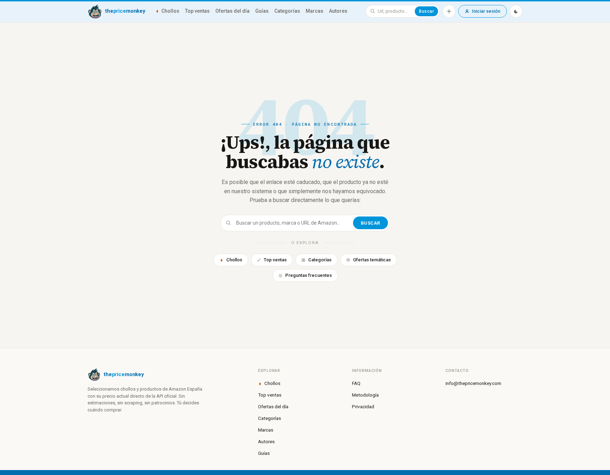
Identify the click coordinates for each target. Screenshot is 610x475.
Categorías (287, 11)
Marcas (314, 11)
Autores (338, 11)
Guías (262, 11)
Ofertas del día (232, 11)
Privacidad (363, 406)
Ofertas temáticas (372, 259)
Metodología (365, 395)
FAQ (356, 383)
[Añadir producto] (449, 11)
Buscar (426, 11)
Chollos (170, 11)
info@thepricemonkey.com (473, 383)
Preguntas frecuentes (308, 275)
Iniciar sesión (486, 11)
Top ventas (197, 11)
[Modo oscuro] (516, 11)
